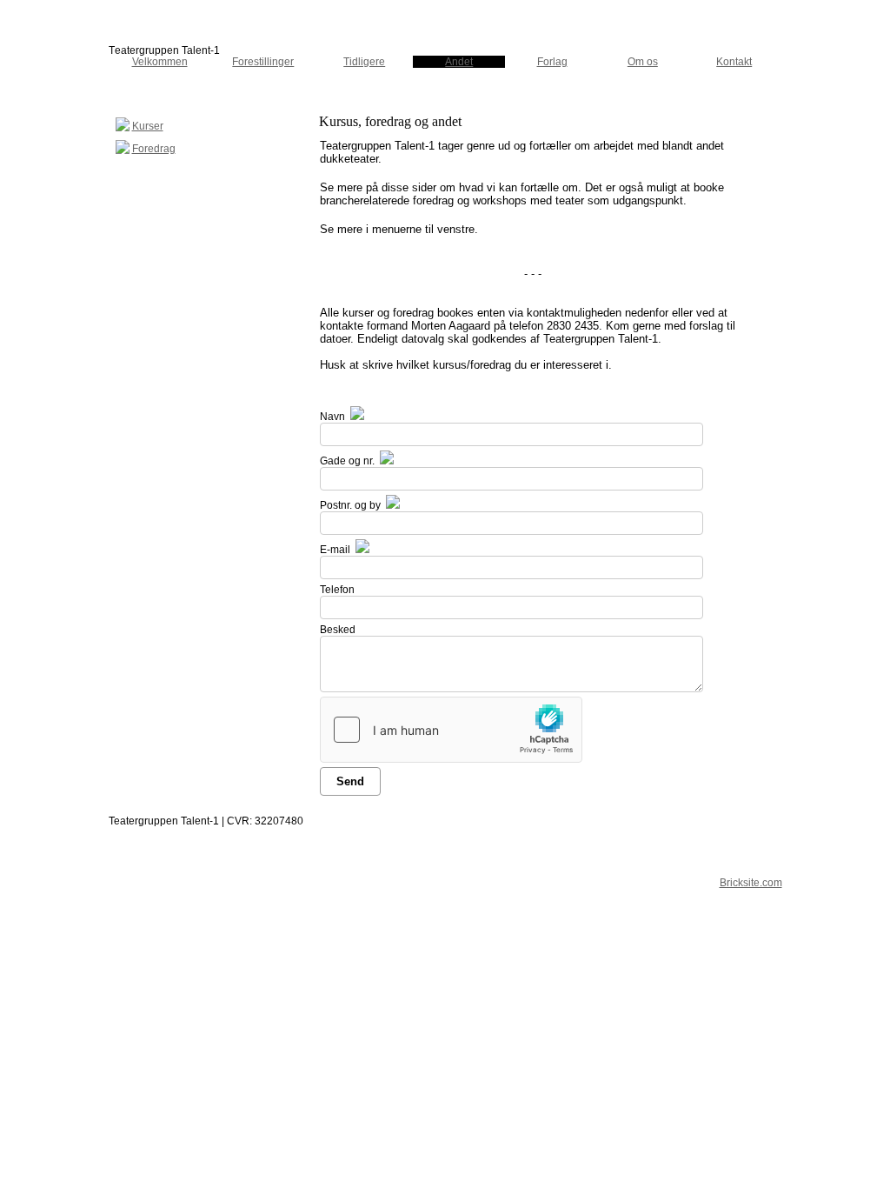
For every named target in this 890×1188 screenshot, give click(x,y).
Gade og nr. (347, 461)
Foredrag (154, 149)
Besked (337, 630)
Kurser (147, 126)
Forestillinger (263, 62)
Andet (459, 62)
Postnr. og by (350, 505)
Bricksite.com (751, 883)
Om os (643, 62)
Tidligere (364, 62)
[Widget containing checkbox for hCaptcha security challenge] (451, 730)
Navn (332, 416)
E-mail (335, 550)
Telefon (337, 590)
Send (350, 781)
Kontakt (734, 62)
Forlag (552, 62)
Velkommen (160, 62)
